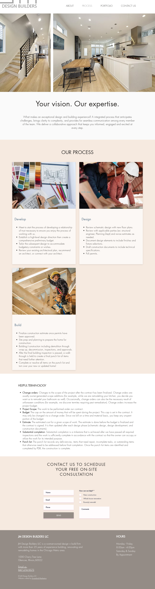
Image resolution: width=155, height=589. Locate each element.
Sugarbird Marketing (39, 578)
